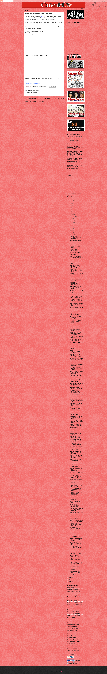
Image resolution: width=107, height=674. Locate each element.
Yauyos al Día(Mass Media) (73, 650)
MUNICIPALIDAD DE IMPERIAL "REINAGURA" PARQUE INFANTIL (76, 548)
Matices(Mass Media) (71, 632)
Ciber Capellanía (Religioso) (73, 595)
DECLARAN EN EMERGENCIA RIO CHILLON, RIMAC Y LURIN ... (76, 384)
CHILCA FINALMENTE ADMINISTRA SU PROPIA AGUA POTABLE (76, 485)
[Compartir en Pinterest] (55, 87)
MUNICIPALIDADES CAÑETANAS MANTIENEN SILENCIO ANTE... (76, 476)
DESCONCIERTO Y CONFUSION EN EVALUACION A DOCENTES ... (76, 429)
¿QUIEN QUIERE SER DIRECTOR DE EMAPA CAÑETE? (75, 559)
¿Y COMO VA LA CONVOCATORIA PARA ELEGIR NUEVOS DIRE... (76, 528)
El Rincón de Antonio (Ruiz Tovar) (74, 596)
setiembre (72, 220)
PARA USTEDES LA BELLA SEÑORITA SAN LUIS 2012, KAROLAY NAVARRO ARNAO (73, 170)
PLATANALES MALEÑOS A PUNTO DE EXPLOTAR (75, 536)
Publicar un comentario (32, 92)
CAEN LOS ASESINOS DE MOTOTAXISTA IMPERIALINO (75, 317)
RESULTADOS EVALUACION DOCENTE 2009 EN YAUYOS (76, 404)
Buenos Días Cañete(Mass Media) (74, 604)
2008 (70, 577)
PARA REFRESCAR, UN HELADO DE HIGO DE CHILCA (75, 246)
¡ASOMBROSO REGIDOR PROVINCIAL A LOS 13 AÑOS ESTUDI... (75, 377)
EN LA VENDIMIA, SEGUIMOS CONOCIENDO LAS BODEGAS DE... (76, 448)
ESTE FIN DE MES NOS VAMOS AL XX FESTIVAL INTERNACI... (76, 368)
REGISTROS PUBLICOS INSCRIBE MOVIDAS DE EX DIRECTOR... (76, 364)
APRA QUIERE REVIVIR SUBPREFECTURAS (75, 330)
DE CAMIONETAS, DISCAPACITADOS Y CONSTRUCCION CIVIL (75, 283)
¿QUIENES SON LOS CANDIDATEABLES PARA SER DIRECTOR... (76, 237)
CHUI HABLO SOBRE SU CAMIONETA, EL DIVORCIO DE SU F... (76, 258)
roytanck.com (77, 140)
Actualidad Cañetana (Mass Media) (74, 602)
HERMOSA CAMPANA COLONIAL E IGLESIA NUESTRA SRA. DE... (75, 266)
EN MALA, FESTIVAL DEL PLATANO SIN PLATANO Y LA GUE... (76, 270)
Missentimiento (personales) (73, 633)
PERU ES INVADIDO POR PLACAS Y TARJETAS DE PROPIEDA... (76, 452)
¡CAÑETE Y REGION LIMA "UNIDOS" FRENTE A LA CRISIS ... (75, 489)
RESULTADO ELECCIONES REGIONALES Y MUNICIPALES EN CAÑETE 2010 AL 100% (75, 147)
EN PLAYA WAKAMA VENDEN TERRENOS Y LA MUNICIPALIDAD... (76, 517)
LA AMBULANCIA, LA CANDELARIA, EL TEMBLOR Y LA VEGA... (76, 552)
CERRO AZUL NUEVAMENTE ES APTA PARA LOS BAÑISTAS (76, 539)
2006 (70, 581)
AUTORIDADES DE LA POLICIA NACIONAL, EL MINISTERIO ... (75, 279)
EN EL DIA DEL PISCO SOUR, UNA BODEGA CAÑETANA (76, 513)
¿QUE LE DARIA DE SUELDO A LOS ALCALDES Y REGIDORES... (76, 509)
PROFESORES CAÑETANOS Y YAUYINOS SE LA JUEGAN (76, 481)
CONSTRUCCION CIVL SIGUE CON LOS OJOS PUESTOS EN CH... (76, 421)
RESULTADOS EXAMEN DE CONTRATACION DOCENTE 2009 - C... (76, 400)
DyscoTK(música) (71, 617)
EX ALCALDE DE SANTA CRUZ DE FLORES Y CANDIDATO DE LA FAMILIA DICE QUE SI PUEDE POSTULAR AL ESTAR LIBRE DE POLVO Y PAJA (75, 153)
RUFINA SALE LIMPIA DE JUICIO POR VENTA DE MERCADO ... (75, 440)
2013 (70, 204)
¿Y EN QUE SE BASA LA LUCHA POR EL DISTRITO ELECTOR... (76, 287)
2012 (70, 207)
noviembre (72, 216)
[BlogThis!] (51, 87)
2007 (70, 579)
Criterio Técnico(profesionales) (73, 613)
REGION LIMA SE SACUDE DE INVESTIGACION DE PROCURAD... (76, 372)
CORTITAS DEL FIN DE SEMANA (75, 502)
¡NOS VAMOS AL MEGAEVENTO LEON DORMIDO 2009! (75, 505)
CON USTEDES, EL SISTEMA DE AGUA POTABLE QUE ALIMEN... (76, 360)
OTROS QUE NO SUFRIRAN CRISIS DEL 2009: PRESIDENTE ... (76, 494)
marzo (71, 232)
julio (71, 224)
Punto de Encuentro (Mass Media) (74, 641)
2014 (70, 203)
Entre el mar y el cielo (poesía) (73, 620)
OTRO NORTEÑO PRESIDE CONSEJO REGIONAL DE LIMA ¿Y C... (76, 563)
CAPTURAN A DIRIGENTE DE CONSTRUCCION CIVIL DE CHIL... (76, 304)
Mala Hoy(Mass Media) (72, 630)
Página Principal (45, 98)
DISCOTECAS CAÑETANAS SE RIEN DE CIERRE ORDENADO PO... (76, 333)
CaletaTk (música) (71, 606)
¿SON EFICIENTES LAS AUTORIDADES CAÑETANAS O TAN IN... (76, 355)
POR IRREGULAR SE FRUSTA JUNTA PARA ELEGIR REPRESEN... (76, 242)
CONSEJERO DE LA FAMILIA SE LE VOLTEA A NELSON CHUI (76, 262)
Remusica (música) (71, 643)
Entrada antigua (59, 98)
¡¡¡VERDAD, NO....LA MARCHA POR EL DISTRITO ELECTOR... (76, 321)
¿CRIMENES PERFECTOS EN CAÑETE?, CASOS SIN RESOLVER (76, 275)
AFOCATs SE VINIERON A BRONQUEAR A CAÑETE (76, 388)
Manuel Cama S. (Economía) (73, 591)
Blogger (60, 671)
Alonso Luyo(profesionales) (73, 598)
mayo (71, 228)
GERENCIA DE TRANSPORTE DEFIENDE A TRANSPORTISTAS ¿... (76, 498)
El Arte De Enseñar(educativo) (73, 619)
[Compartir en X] (52, 87)
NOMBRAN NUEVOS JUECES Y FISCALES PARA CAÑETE (76, 521)
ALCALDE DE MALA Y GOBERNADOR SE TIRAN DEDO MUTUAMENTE (76, 296)
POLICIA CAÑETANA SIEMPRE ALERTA (74, 556)
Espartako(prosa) (71, 622)
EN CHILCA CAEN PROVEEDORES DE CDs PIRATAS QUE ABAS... (76, 391)
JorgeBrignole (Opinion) (72, 626)
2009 (70, 213)
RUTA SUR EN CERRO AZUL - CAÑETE (34, 55)
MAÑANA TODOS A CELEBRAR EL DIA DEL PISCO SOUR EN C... (75, 524)
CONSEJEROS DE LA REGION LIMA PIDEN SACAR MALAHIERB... (76, 351)
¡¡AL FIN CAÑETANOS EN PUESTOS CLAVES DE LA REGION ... (76, 543)
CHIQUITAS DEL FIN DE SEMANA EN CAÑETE (75, 572)
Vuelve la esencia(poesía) (72, 648)
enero (71, 574)
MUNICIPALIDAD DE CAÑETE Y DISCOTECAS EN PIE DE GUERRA (76, 396)
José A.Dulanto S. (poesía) (73, 628)
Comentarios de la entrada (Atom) (37, 101)
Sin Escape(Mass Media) (72, 645)
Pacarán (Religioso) (71, 635)
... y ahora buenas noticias (73, 195)
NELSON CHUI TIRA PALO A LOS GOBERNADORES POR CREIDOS (76, 326)
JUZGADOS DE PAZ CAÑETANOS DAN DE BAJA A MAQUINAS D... (76, 465)
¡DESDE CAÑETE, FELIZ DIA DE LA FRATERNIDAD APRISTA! (76, 347)
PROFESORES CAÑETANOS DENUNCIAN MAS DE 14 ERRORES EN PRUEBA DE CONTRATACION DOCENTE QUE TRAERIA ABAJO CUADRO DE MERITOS (75, 164)
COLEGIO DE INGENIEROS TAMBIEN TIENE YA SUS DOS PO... (76, 417)
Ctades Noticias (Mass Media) (73, 615)
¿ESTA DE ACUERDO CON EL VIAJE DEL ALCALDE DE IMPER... (76, 309)
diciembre (72, 214)
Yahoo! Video (48, 55)
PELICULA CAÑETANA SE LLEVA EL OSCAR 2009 (75, 340)
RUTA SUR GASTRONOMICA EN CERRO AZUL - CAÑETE (38, 78)
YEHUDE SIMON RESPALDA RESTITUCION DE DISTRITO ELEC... (76, 413)
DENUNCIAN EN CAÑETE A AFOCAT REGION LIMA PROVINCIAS (76, 456)
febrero (71, 234)
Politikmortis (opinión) (71, 637)
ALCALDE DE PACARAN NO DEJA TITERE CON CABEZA (76, 568)
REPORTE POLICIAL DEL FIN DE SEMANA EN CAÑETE (76, 425)
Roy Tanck (69, 136)
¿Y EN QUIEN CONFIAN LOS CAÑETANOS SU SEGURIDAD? (76, 253)
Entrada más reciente (30, 98)
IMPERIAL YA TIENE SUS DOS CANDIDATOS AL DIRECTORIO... (75, 461)
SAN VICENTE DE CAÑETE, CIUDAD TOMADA (76, 381)
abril (71, 230)
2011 (70, 209)
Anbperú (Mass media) (72, 600)
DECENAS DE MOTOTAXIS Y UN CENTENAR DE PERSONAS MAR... (76, 469)
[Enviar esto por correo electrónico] (49, 87)
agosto (71, 222)
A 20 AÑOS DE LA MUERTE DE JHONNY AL (76, 250)
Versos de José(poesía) (72, 646)
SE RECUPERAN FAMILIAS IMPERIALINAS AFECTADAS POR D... (76, 313)
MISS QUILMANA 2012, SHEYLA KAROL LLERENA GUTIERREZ (74, 159)
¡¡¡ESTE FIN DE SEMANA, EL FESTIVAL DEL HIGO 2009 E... (76, 300)
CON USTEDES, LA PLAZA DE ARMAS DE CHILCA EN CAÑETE (76, 292)
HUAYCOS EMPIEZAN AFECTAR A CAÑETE (75, 437)
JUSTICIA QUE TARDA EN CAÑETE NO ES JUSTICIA (76, 444)
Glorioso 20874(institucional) (73, 624)
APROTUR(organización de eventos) (75, 193)
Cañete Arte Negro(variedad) (73, 609)
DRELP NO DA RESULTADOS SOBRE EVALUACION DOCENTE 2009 (76, 408)
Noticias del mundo (71, 196)
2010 (70, 211)
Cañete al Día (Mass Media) (73, 608)
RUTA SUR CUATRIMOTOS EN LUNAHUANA (76, 434)
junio (71, 226)
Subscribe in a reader (72, 654)
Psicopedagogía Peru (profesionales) (75, 593)
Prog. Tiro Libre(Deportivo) (72, 639)
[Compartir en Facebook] (54, 87)
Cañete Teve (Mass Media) (73, 611)
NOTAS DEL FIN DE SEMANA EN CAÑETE (76, 337)
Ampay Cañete (70, 587)
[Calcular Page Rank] (72, 663)
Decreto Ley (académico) (72, 589)
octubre (71, 218)
